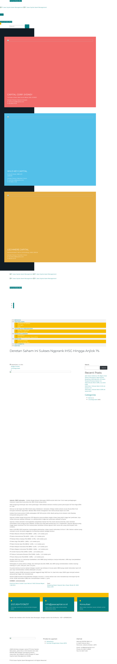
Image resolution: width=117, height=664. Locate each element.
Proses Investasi (23, 340)
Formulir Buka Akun (6, 22)
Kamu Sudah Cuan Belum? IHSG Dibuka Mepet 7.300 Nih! (27, 584)
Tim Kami (20, 325)
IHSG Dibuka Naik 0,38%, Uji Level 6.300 (95, 383)
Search (87, 364)
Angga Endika (15, 366)
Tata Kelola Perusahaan (23, 328)
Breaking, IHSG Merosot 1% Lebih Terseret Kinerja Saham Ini (95, 380)
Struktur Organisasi (23, 330)
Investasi (17, 339)
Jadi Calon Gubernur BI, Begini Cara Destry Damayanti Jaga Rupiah (96, 377)
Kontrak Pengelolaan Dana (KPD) (28, 337)
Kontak (17, 346)
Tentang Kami (19, 322)
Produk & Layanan (21, 334)
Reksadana (21, 335)
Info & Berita (19, 344)
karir (19, 327)
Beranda (17, 320)
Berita (90, 398)
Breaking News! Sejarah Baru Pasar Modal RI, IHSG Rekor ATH (63, 586)
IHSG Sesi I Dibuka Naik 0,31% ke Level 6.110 (95, 387)
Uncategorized (15, 368)
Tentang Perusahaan (24, 323)
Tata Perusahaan (23, 332)
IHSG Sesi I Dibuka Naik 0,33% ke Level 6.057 (95, 390)
